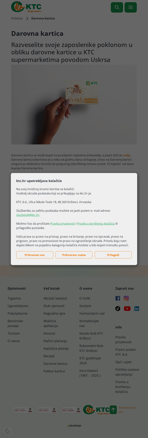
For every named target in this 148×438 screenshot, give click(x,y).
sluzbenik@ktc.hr (27, 215)
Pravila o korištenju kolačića (96, 223)
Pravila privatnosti (62, 223)
